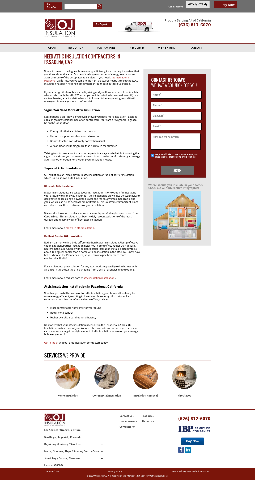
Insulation (75, 48)
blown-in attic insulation (80, 228)
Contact (196, 48)
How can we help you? (166, 137)
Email (157, 126)
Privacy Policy (115, 471)
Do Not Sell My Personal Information (190, 471)
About (52, 48)
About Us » (148, 421)
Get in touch (51, 342)
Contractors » (127, 427)
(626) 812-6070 (194, 418)
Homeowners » (128, 421)
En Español (51, 6)
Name (157, 94)
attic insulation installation (98, 278)
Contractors (106, 48)
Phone (157, 105)
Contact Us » (127, 416)
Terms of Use (52, 471)
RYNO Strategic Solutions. (157, 476)
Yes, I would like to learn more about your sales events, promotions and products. (176, 155)
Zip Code (158, 115)
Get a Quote (195, 4)
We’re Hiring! (167, 48)
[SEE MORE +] (67, 376)
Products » (148, 416)
